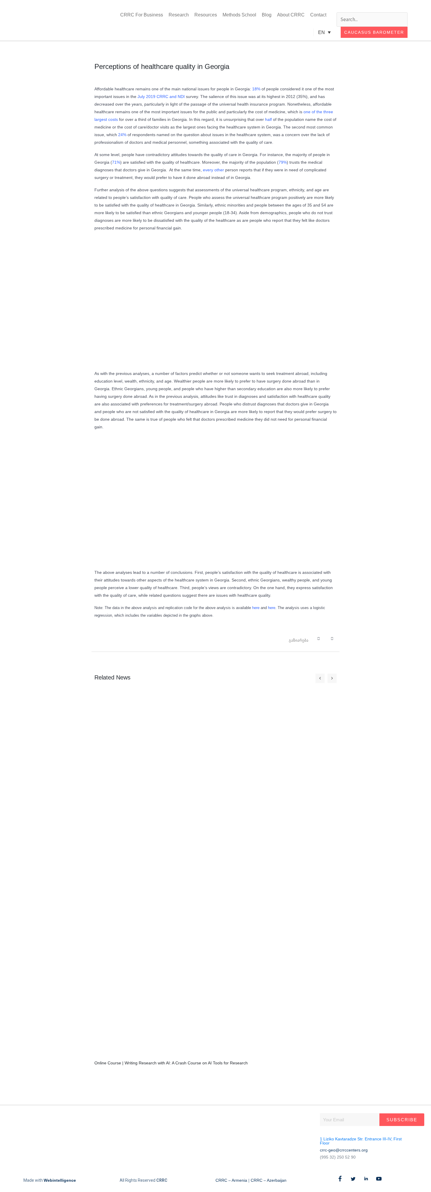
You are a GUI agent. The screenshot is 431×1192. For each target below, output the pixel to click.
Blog (267, 14)
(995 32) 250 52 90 (338, 1157)
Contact (318, 14)
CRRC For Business (141, 14)
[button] (372, 7)
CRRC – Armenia (231, 1180)
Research (179, 14)
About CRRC (291, 14)
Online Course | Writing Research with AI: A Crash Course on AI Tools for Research (171, 1063)
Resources (205, 14)
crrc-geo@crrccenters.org (344, 1150)
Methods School (239, 14)
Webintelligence (60, 1180)
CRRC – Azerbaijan (268, 1180)
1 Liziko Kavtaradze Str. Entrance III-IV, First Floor (361, 1141)
